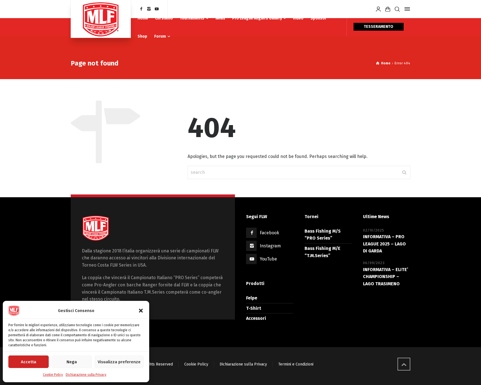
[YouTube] (156, 9)
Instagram (270, 245)
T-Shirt (253, 308)
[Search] (397, 9)
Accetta (28, 361)
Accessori (256, 318)
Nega (72, 361)
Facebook (269, 232)
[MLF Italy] (101, 19)
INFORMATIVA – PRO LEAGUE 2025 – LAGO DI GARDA (384, 244)
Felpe (251, 298)
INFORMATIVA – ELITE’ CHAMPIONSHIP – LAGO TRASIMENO (385, 276)
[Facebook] (141, 9)
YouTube (268, 259)
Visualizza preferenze (119, 361)
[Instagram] (149, 9)
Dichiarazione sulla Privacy (86, 375)
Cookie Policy (53, 375)
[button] (141, 310)
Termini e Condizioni (295, 364)
